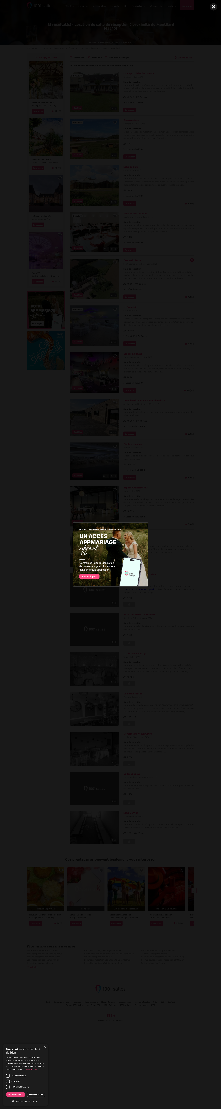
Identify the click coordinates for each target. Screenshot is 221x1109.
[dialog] (25, 1075)
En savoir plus (31, 1069)
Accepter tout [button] (15, 1094)
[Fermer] (213, 7)
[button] (25, 1101)
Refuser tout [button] (36, 1094)
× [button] (45, 1047)
